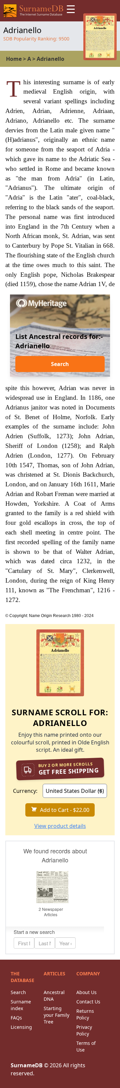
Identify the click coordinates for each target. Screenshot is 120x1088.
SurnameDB (27, 1065)
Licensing (21, 1027)
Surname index (21, 1004)
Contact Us (88, 1001)
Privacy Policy (84, 1030)
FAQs (16, 1017)
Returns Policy (85, 1014)
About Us (86, 992)
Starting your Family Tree (56, 1015)
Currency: (25, 791)
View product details (60, 826)
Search (60, 364)
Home (14, 59)
